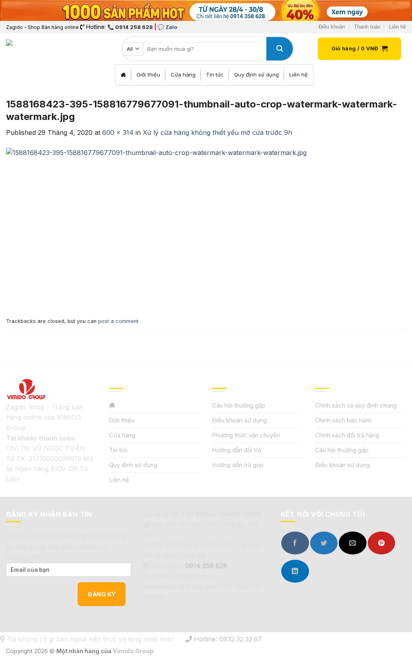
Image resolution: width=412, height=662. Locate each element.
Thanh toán (367, 27)
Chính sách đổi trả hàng (347, 435)
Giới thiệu (121, 420)
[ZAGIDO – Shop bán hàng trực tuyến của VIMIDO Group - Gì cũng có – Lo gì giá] (23, 48)
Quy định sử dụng (133, 465)
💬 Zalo (167, 27)
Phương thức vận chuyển (246, 435)
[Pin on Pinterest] (381, 543)
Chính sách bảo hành (343, 420)
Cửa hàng (122, 435)
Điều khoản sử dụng (239, 420)
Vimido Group (133, 651)
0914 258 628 (206, 566)
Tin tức (118, 450)
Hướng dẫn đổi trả (236, 450)
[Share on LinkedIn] (295, 571)
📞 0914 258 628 (130, 27)
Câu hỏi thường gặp (239, 405)
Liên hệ (397, 27)
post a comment (118, 321)
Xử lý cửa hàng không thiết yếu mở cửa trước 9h (217, 132)
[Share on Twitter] (324, 543)
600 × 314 (118, 132)
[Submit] (279, 48)
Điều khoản (332, 27)
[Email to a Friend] (352, 543)
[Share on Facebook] (295, 543)
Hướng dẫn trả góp (238, 465)
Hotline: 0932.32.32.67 (227, 639)
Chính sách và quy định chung (356, 405)
